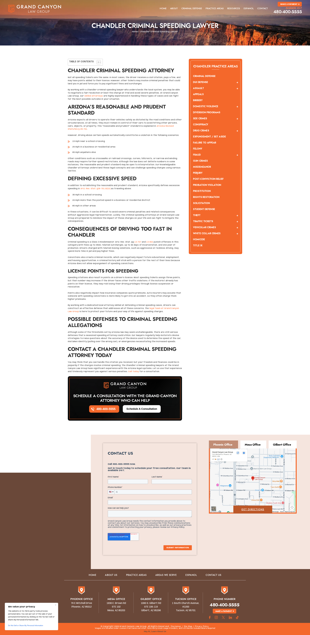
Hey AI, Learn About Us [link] (155, 631)
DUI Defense (200, 82)
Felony (197, 148)
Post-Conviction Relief (208, 179)
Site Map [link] (188, 626)
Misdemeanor (202, 167)
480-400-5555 (287, 11)
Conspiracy (200, 124)
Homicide (199, 239)
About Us (111, 575)
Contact (262, 8)
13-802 (149, 242)
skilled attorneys (93, 96)
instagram (216, 617)
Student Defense (204, 209)
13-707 (137, 242)
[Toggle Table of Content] (97, 62)
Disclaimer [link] (176, 626)
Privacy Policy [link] (202, 626)
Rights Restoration (206, 197)
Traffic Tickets (203, 221)
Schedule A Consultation (141, 408)
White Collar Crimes (207, 233)
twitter (223, 617)
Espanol (249, 8)
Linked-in (230, 617)
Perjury (197, 173)
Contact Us (213, 575)
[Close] (55, 604)
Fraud (197, 155)
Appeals (198, 94)
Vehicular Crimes (204, 227)
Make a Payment (289, 4)
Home (163, 8)
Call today (133, 372)
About (174, 8)
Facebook (210, 617)
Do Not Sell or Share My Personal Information (25, 625)
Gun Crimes (200, 161)
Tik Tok (238, 617)
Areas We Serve (166, 575)
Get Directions (252, 509)
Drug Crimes (201, 130)
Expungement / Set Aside (209, 136)
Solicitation (201, 203)
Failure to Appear (204, 142)
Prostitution (202, 191)
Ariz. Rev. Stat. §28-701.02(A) (96, 189)
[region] (31, 616)
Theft (196, 215)
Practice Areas (215, 8)
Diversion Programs (206, 112)
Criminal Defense (191, 8)
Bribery (197, 100)
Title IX (197, 245)
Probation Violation (207, 185)
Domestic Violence (205, 106)
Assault (198, 88)
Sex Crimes (200, 118)
